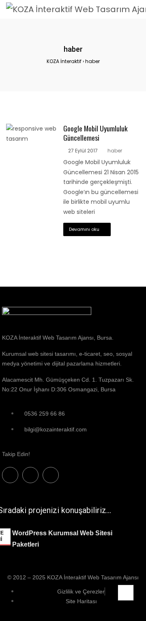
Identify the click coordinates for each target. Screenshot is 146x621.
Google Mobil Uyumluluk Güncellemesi (95, 133)
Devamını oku (84, 229)
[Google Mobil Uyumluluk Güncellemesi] (31, 129)
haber (114, 150)
